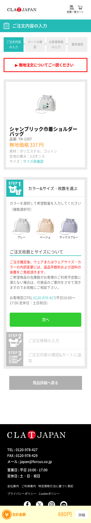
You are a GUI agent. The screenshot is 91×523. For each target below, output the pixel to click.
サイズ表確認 (33, 161)
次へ (45, 319)
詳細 (81, 514)
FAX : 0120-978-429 (22, 455)
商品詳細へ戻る (45, 382)
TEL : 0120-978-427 (22, 449)
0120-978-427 (44, 297)
